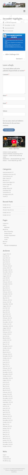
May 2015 (5, 364)
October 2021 (6, 324)
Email (5, 103)
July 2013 (5, 406)
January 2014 (6, 394)
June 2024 (5, 286)
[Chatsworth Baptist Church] (14, 4)
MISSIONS (6, 227)
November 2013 (7, 398)
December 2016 (7, 346)
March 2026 (6, 264)
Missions (5, 180)
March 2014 (6, 390)
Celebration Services (8, 174)
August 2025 (6, 276)
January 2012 (6, 428)
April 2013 (5, 412)
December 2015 (7, 356)
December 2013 (7, 396)
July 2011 (5, 430)
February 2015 (6, 368)
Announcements (9, 28)
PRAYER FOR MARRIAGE (10, 245)
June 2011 (5, 432)
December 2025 (7, 270)
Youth (4, 196)
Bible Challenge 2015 (11, 55)
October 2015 (6, 358)
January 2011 (6, 440)
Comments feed (7, 459)
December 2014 (7, 372)
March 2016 (6, 352)
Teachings (5, 190)
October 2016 (6, 348)
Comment (6, 74)
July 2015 (5, 360)
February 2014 (6, 392)
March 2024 (6, 290)
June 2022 (5, 310)
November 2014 (7, 374)
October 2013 (6, 400)
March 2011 (6, 438)
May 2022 (5, 312)
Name (5, 95)
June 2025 (5, 278)
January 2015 (6, 370)
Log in (4, 455)
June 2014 (5, 384)
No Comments (9, 31)
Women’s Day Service (8, 210)
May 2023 (5, 298)
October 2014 (6, 376)
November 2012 (7, 420)
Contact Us (5, 223)
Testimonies (6, 192)
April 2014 (5, 388)
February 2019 (6, 332)
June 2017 (5, 342)
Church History (7, 176)
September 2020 (7, 326)
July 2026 (5, 256)
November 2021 (7, 322)
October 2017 (6, 340)
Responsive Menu (24, 11)
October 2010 (6, 446)
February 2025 (6, 282)
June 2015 (5, 362)
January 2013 (6, 418)
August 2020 (6, 328)
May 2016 (5, 350)
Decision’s (20, 59)
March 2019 (6, 330)
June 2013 (5, 408)
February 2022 (6, 318)
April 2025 (5, 280)
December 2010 (7, 442)
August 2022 (6, 306)
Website (5, 111)
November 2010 (7, 444)
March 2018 (6, 338)
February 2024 (6, 292)
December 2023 (7, 294)
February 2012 (6, 426)
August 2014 (6, 380)
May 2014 (5, 386)
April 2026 (5, 262)
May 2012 (5, 424)
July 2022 (5, 308)
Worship (6, 237)
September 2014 (7, 378)
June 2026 (5, 258)
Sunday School (6, 188)
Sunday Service (7, 205)
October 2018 (6, 334)
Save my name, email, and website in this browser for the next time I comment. (13, 123)
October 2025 (6, 274)
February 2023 (6, 300)
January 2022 (6, 320)
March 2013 (6, 414)
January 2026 (6, 268)
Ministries (5, 229)
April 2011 (5, 436)
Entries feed (6, 457)
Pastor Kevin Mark (7, 182)
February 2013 (6, 416)
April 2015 (5, 366)
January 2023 (6, 302)
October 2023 (6, 296)
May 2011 (5, 434)
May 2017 (5, 344)
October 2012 (6, 422)
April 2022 (5, 314)
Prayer (4, 186)
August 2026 (6, 254)
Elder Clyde (6, 178)
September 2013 (7, 402)
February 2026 (6, 266)
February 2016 (6, 354)
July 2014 (5, 382)
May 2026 (5, 260)
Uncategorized (6, 194)
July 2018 (5, 336)
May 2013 (5, 410)
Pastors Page (6, 184)
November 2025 (7, 272)
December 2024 (7, 284)
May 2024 (5, 288)
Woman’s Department (9, 235)
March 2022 (6, 316)
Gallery (4, 225)
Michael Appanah (11, 22)
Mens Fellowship (8, 231)
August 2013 (6, 404)
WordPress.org (7, 461)
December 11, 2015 (10, 25)
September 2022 (7, 304)
